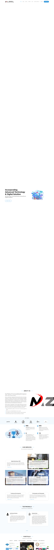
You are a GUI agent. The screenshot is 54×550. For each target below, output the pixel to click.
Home (21, 1)
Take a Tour (8, 200)
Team (32, 1)
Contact (42, 1)
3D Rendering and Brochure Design (15, 477)
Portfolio (29, 1)
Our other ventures (36, 1)
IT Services (38, 477)
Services (26, 1)
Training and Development (16, 493)
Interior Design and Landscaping (38, 461)
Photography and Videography (38, 493)
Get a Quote (46, 1)
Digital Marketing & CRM (15, 461)
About (23, 1)
